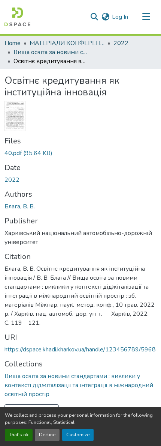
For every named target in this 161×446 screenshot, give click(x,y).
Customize (77, 434)
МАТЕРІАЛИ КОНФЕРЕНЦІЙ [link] (67, 43)
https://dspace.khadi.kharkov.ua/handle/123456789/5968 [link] (80, 349)
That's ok (18, 434)
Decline (47, 434)
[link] (80, 153)
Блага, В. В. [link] (19, 206)
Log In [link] (120, 17)
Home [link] (12, 43)
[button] (17, 17)
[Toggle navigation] (146, 17)
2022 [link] (120, 43)
